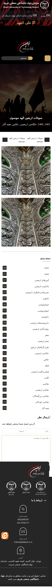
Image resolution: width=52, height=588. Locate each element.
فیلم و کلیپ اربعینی (40, 372)
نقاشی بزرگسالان (41, 396)
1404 (40, 124)
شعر (47, 335)
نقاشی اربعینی (42, 390)
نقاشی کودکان (42, 402)
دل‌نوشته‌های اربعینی (39, 323)
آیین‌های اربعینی (42, 280)
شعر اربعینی (43, 341)
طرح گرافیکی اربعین (39, 347)
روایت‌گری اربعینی (40, 329)
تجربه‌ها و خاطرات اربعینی (37, 292)
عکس (15, 124)
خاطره (46, 298)
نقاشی (46, 384)
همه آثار (6, 124)
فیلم (47, 365)
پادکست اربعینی (41, 286)
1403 (47, 124)
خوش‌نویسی (43, 311)
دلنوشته (45, 317)
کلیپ (46, 378)
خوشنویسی (43, 304)
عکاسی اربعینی (28, 124)
